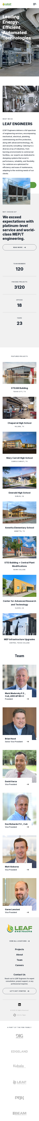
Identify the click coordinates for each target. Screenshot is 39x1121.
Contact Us (19, 974)
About (19, 954)
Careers (19, 965)
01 (3, 58)
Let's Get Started (18, 991)
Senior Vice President (14, 742)
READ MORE (18, 247)
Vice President (11, 784)
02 (8, 58)
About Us (7, 62)
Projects (19, 949)
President (9, 699)
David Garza (11, 781)
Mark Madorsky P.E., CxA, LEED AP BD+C (15, 694)
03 (12, 58)
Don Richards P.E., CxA (16, 824)
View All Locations (18, 941)
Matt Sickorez (12, 867)
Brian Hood (10, 739)
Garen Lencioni (12, 909)
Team (19, 960)
